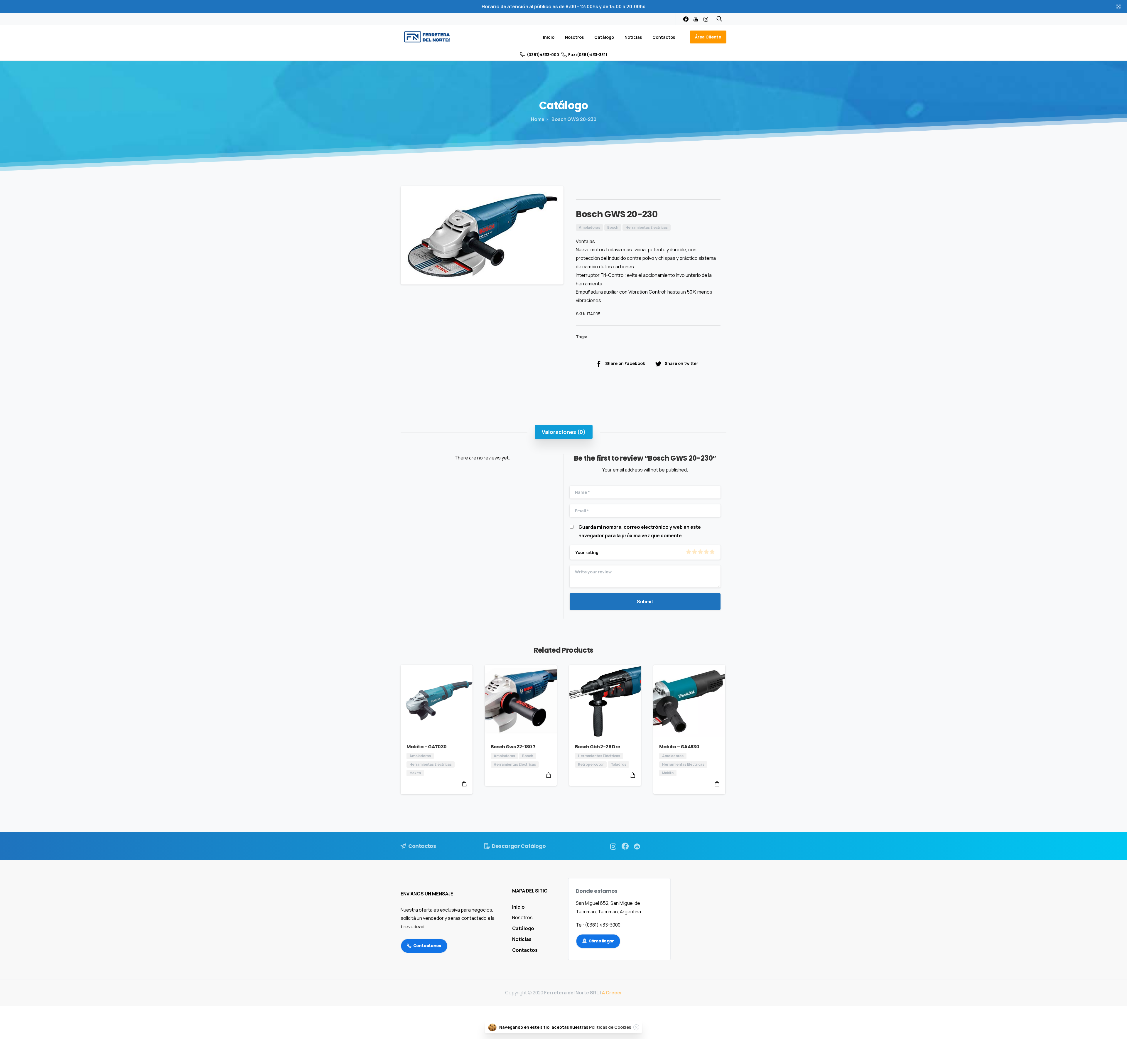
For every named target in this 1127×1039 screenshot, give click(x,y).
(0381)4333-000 (543, 54)
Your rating (587, 552)
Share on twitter (681, 363)
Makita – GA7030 (426, 746)
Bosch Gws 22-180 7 (513, 746)
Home (537, 119)
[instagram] (706, 19)
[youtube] (696, 19)
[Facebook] (686, 19)
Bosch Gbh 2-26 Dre (597, 746)
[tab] (564, 432)
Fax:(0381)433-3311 (587, 54)
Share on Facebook (625, 363)
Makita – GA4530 (679, 746)
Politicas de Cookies (610, 1027)
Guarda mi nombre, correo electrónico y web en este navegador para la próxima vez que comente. (639, 531)
